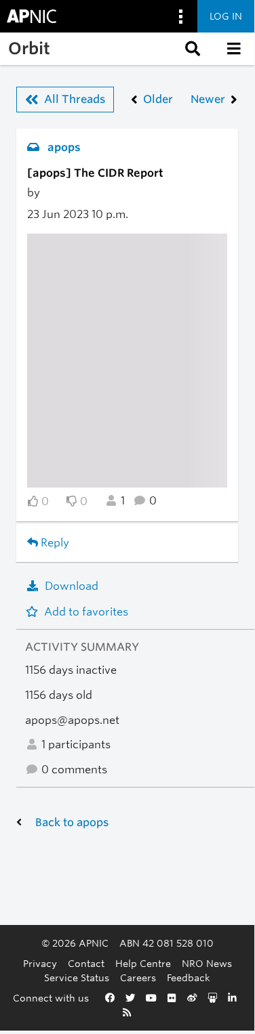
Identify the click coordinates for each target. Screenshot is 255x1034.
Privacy (40, 963)
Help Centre (143, 963)
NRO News (207, 963)
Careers (138, 977)
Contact (86, 963)
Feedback (188, 977)
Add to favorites (86, 611)
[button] (191, 49)
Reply (53, 542)
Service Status (76, 977)
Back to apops (72, 822)
